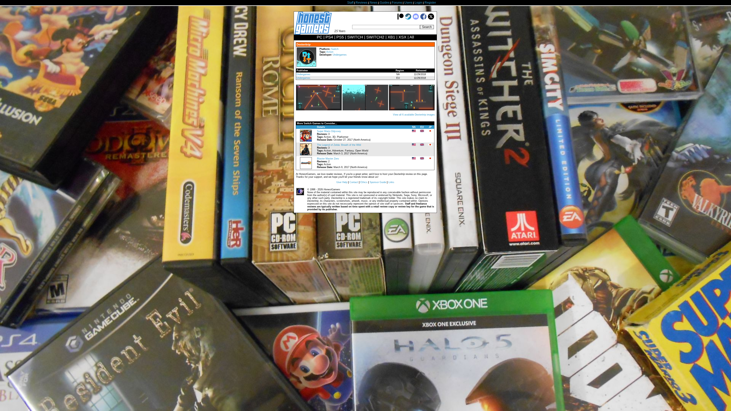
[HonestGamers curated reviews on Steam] (408, 18)
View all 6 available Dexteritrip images (414, 114)
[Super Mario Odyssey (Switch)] (306, 140)
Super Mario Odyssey (329, 131)
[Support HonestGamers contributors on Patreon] (400, 18)
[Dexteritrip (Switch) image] (319, 109)
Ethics (363, 182)
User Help (341, 182)
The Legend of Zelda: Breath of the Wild (339, 144)
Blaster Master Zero (328, 158)
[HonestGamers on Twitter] (431, 18)
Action (329, 51)
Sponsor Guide (378, 182)
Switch (334, 49)
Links (391, 182)
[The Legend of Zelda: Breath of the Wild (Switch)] (306, 154)
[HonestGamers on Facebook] (423, 18)
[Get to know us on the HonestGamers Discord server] (416, 18)
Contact (354, 182)
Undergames (340, 54)
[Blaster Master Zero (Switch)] (306, 168)
